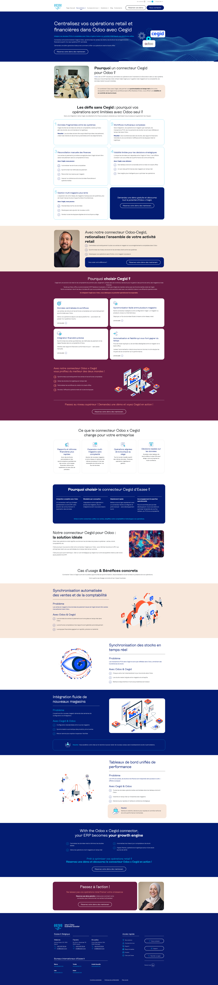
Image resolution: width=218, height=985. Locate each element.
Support (155, 948)
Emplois (150, 1)
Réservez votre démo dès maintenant (95, 904)
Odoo (96, 76)
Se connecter (140, 1)
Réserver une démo (135, 8)
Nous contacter (155, 8)
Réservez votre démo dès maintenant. (71, 52)
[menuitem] (71, 8)
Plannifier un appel (155, 956)
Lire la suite (60, 323)
